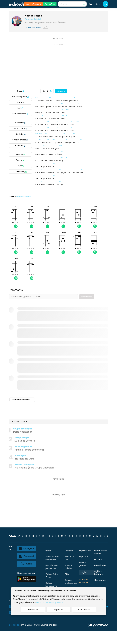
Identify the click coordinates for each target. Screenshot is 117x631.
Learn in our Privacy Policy (49, 602)
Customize (84, 609)
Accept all (33, 609)
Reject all (58, 609)
